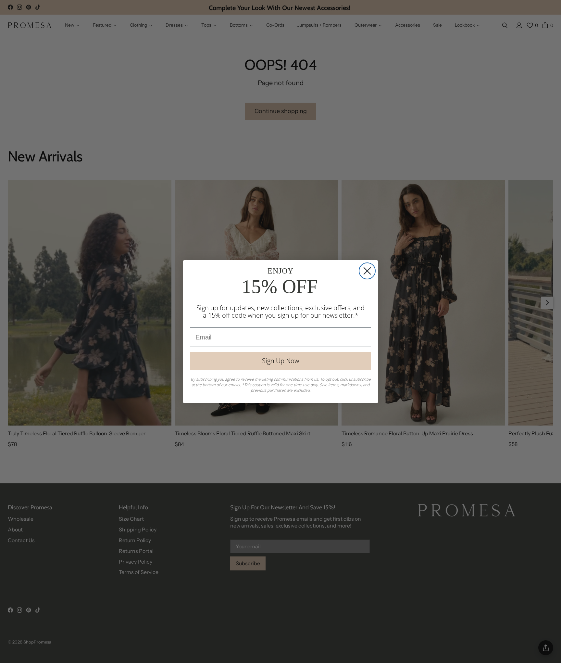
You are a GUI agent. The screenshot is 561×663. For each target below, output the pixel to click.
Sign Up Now (280, 360)
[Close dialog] (367, 271)
